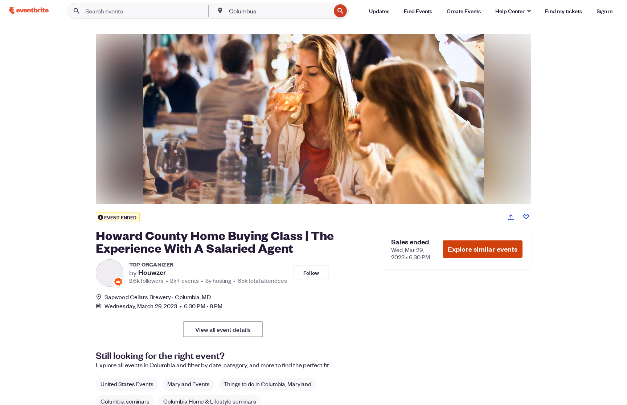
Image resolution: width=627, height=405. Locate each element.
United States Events (127, 384)
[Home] (29, 10)
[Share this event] (511, 217)
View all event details (223, 329)
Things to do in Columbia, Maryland (267, 384)
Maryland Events (188, 384)
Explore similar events (482, 248)
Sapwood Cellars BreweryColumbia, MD (157, 297)
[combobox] (279, 11)
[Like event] (526, 217)
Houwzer (152, 272)
